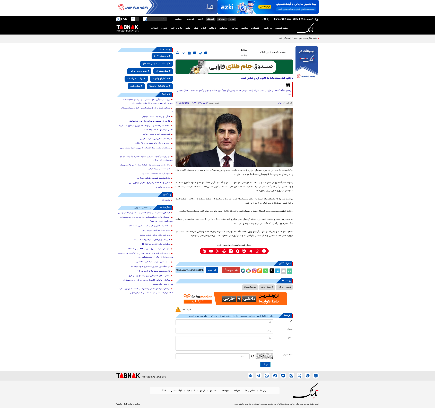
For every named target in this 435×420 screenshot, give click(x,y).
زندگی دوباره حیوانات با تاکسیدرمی (156, 116)
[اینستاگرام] (253, 270)
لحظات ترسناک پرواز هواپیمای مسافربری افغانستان (149, 226)
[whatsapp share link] (265, 271)
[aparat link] (204, 251)
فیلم (196, 28)
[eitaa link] (224, 251)
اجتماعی (224, 28)
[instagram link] (231, 251)
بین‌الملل (264, 52)
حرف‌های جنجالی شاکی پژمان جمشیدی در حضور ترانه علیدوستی (144, 212)
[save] (189, 53)
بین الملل (267, 28)
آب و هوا (191, 390)
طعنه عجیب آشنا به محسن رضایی (156, 134)
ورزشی (244, 28)
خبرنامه (237, 390)
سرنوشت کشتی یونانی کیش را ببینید (155, 235)
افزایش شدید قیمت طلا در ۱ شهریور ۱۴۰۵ (153, 271)
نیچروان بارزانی (284, 287)
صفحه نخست (281, 28)
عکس (187, 28)
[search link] (145, 19)
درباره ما (263, 390)
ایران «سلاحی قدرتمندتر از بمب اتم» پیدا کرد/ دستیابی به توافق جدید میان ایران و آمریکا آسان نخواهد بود (145, 255)
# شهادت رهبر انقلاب (136, 78)
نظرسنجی (190, 19)
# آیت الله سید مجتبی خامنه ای (156, 63)
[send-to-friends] (183, 52)
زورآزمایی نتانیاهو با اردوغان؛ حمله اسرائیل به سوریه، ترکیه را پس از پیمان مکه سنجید (147, 282)
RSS (164, 390)
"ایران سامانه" (121, 404)
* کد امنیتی (287, 354)
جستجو (213, 390)
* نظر (290, 337)
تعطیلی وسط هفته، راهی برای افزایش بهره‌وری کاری (149, 182)
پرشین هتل (165, 200)
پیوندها (178, 19)
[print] (177, 52)
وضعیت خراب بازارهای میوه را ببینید (155, 230)
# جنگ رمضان (136, 86)
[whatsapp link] (257, 251)
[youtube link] (211, 251)
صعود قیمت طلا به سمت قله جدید (156, 173)
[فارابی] (234, 67)
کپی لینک (212, 270)
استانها (154, 28)
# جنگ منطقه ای (163, 71)
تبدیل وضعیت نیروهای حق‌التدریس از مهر (153, 178)
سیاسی (234, 28)
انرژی (203, 28)
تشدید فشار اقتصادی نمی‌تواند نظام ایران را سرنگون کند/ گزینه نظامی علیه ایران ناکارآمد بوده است (146, 127)
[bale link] (244, 251)
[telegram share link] (277, 271)
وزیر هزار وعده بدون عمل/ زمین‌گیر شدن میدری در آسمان (289, 38)
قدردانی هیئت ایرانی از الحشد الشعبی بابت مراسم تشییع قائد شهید (146, 110)
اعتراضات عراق (250, 287)
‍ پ (200, 53)
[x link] (217, 251)
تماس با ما (250, 390)
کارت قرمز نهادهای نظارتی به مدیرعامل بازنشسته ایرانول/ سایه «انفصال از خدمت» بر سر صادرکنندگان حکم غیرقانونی (146, 290)
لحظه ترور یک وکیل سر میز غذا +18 (156, 244)
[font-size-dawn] (194, 52)
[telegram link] (251, 251)
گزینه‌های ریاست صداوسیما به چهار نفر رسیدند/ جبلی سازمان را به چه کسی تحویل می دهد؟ (146, 219)
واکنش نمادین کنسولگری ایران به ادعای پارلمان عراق (149, 275)
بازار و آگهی (176, 28)
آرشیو (200, 19)
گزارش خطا (186, 310)
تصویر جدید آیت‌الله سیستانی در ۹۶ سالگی (152, 143)
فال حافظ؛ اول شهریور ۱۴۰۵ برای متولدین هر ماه (150, 266)
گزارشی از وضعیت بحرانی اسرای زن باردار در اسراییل (149, 121)
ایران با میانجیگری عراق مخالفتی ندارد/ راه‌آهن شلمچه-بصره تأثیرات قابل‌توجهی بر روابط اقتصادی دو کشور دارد (148, 101)
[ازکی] (268, 7)
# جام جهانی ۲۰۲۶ (162, 56)
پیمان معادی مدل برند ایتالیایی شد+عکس (153, 262)
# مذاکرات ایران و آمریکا (159, 86)
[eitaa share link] (259, 271)
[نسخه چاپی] (289, 271)
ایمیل (290, 329)
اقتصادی (255, 28)
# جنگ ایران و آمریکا (161, 78)
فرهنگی (212, 28)
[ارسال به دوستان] (283, 271)
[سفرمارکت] (234, 298)
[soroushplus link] (237, 251)
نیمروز (232, 19)
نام (291, 321)
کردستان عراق (267, 287)
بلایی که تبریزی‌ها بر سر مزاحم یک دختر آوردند (151, 239)
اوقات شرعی (176, 390)
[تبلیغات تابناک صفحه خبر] (306, 63)
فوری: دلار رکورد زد (163, 187)
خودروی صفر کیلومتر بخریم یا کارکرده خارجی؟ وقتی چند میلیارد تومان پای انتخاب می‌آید (146, 158)
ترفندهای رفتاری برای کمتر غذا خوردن (155, 138)
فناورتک (210, 19)
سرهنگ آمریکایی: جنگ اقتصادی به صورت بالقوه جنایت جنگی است (146, 150)
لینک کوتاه (233, 269)
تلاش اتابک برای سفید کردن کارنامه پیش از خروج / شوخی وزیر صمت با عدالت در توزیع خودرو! (146, 167)
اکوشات (221, 19)
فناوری (164, 28)
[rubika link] (264, 251)
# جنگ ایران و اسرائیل (139, 71)
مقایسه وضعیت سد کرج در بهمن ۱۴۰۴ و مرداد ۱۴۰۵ (149, 248)
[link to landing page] (306, 28)
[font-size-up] (206, 52)
